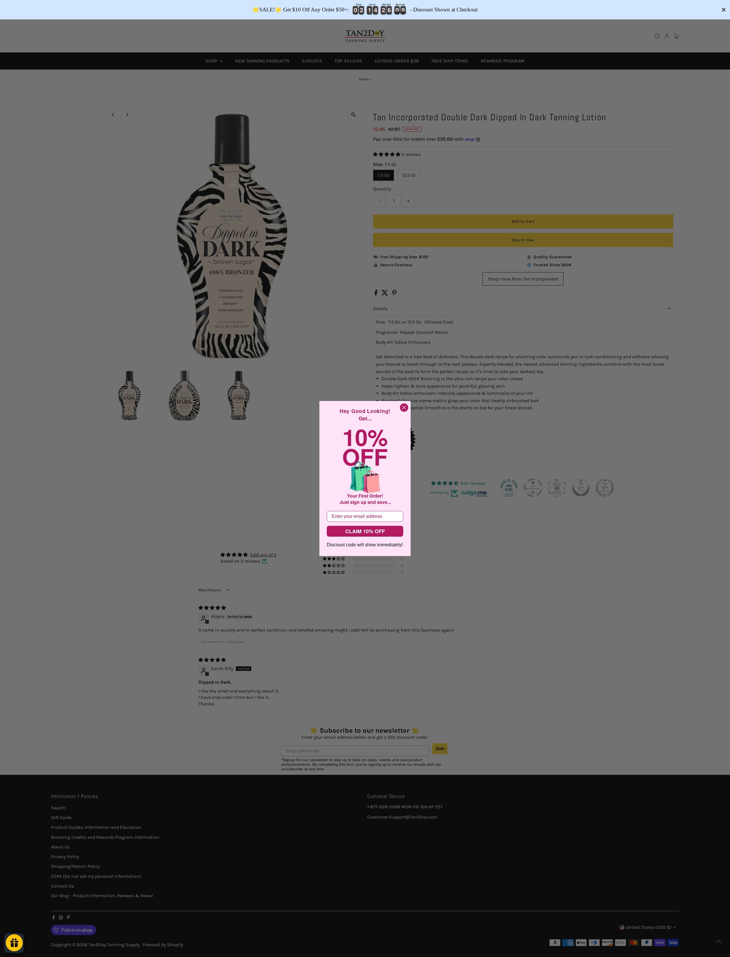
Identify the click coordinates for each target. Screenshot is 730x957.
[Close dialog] (404, 407)
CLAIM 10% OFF (365, 531)
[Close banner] (723, 9)
